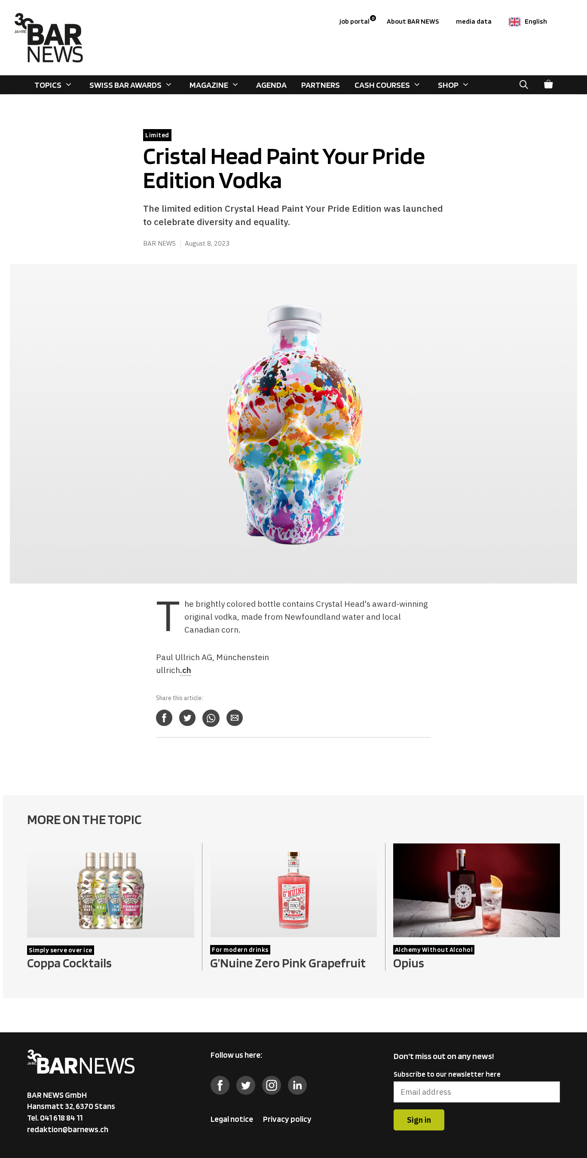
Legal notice (232, 1119)
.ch (185, 670)
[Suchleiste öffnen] (524, 84)
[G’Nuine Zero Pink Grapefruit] (293, 931)
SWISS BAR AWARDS (125, 85)
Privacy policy (287, 1119)
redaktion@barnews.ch (67, 1129)
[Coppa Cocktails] (110, 932)
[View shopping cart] (548, 84)
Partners (320, 85)
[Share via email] (234, 718)
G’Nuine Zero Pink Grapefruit (288, 962)
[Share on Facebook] (164, 718)
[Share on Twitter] (187, 718)
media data (474, 21)
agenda (271, 85)
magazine (209, 85)
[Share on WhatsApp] (211, 718)
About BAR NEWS (413, 21)
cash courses (382, 85)
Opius (408, 962)
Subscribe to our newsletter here (447, 1074)
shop (448, 85)
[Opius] (476, 931)
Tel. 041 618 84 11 (55, 1118)
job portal (357, 20)
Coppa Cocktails (69, 962)
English (536, 21)
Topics (47, 85)
